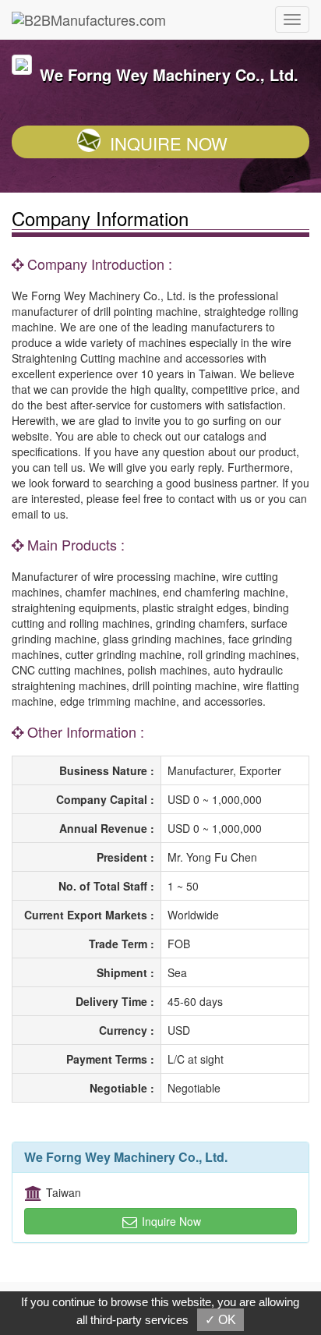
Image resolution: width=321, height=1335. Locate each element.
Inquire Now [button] (170, 1221)
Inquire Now (169, 143)
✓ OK (220, 1319)
